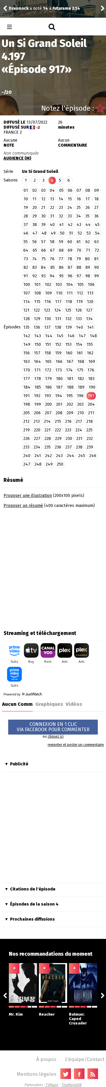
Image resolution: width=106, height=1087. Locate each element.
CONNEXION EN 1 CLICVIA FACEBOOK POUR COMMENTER (53, 726)
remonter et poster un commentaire (76, 745)
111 (70, 293)
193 (47, 395)
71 (88, 250)
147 (82, 335)
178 (37, 378)
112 (80, 293)
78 (69, 258)
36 (96, 216)
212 (26, 421)
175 (80, 370)
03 (43, 190)
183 (91, 378)
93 (43, 276)
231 (79, 438)
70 (79, 250)
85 (52, 267)
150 (37, 344)
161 (80, 353)
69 (70, 250)
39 (43, 224)
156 (26, 353)
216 (68, 421)
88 (79, 267)
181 (70, 378)
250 (60, 464)
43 (79, 224)
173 (58, 370)
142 (26, 335)
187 (59, 387)
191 (26, 395)
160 (69, 353)
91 (26, 276)
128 (26, 318)
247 (26, 464)
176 (90, 370)
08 (87, 190)
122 (37, 310)
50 (62, 233)
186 (48, 387)
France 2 (13, 132)
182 (80, 378)
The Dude (46, 5)
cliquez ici (56, 736)
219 (26, 430)
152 (58, 344)
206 (37, 412)
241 (37, 455)
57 (43, 241)
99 (96, 276)
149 (26, 344)
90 (96, 267)
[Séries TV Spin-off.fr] (33, 27)
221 (47, 430)
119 (79, 301)
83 (34, 267)
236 (58, 447)
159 (58, 353)
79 (78, 258)
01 (26, 190)
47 (34, 233)
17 (87, 199)
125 (68, 310)
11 (34, 199)
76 (52, 258)
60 (69, 241)
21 (43, 207)
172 (48, 370)
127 (89, 310)
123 (47, 310)
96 (70, 276)
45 (97, 224)
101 (37, 284)
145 (60, 335)
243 (59, 455)
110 (59, 293)
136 (37, 327)
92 (34, 276)
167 (70, 361)
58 (52, 241)
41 (61, 224)
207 (48, 412)
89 (87, 267)
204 (91, 404)
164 (37, 361)
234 (37, 447)
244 (70, 455)
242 (48, 455)
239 (90, 447)
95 (61, 276)
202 (70, 404)
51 (71, 233)
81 (96, 258)
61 (79, 241)
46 (25, 233)
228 (47, 438)
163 (26, 361)
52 (80, 233)
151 (48, 344)
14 (61, 199)
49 (53, 233)
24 (69, 207)
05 (61, 190)
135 (26, 327)
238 (79, 447)
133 (79, 318)
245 (81, 455)
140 (79, 327)
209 (70, 412)
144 (48, 335)
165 (48, 361)
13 (52, 199)
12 (43, 199)
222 (58, 430)
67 (52, 250)
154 (79, 344)
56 (34, 241)
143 (37, 335)
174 (69, 370)
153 (68, 344)
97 (79, 276)
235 (47, 447)
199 (37, 404)
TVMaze (52, 1085)
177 (26, 378)
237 (68, 447)
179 (48, 378)
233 (26, 447)
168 (80, 361)
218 (89, 421)
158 (47, 353)
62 (87, 241)
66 (43, 250)
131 (58, 318)
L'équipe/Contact (84, 1059)
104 (69, 284)
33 (70, 216)
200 (48, 404)
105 (80, 284)
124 (57, 310)
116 (47, 301)
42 (70, 224)
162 (90, 353)
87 (70, 267)
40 (52, 224)
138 (58, 327)
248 (38, 464)
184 (26, 387)
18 (96, 199)
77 (61, 258)
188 (70, 387)
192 (37, 395)
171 (37, 370)
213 (37, 421)
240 (26, 455)
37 (26, 224)
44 (88, 224)
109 (48, 293)
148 (93, 335)
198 (26, 404)
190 (92, 387)
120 (90, 301)
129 (37, 318)
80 (87, 258)
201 (59, 404)
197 (91, 395)
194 (58, 395)
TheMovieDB (72, 1085)
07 (79, 190)
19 (26, 207)
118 (69, 301)
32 (61, 216)
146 (70, 335)
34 (78, 216)
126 (78, 310)
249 (49, 464)
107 (26, 293)
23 (61, 207)
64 (25, 250)
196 (80, 395)
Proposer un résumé (23, 505)
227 (37, 438)
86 (61, 267)
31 (52, 216)
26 (87, 207)
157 (37, 353)
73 (26, 258)
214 (47, 421)
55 (26, 241)
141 (90, 327)
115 (37, 301)
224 (78, 430)
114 (26, 301)
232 (90, 438)
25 (79, 207)
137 (47, 327)
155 (90, 344)
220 (37, 430)
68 (61, 250)
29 (34, 216)
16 (79, 199)
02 (34, 190)
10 (26, 199)
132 (68, 318)
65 (35, 250)
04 (52, 190)
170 (26, 370)
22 (52, 207)
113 (90, 293)
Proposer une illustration (28, 495)
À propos (46, 1059)
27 (96, 207)
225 (89, 430)
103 (58, 284)
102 (48, 284)
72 (97, 250)
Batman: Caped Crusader (78, 1018)
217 (79, 421)
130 (47, 318)
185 (37, 387)
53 (89, 233)
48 (44, 233)
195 (69, 395)
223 (68, 430)
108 (37, 293)
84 (43, 267)
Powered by (12, 694)
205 (26, 412)
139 (68, 327)
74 (34, 258)
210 (80, 412)
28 (26, 216)
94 (52, 276)
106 (91, 284)
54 (97, 233)
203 (80, 404)
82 (26, 267)
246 (92, 455)
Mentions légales (36, 1074)
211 (91, 412)
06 (70, 190)
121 (26, 310)
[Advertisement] (53, 567)
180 (59, 378)
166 (59, 361)
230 (69, 438)
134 (89, 318)
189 (81, 387)
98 (87, 276)
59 (61, 241)
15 (70, 199)
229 (58, 438)
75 (43, 258)
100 (26, 284)
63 (96, 241)
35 (87, 216)
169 (91, 361)
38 (34, 224)
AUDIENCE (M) (17, 158)
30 (43, 216)
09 (96, 190)
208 (59, 412)
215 (58, 421)
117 (58, 301)
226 (26, 438)
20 (34, 207)
